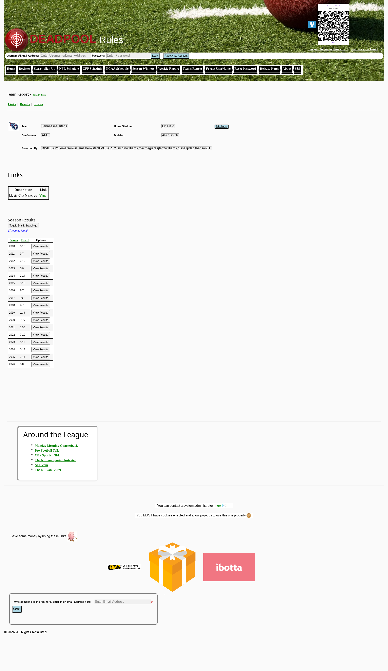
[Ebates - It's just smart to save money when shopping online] (124, 567)
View (42, 195)
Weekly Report (168, 68)
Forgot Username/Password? (328, 49)
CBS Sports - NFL (47, 455)
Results (25, 104)
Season (14, 240)
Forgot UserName (218, 68)
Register (24, 68)
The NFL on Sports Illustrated (55, 460)
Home (11, 68)
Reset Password (245, 68)
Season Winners (143, 68)
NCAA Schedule (117, 68)
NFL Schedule (69, 68)
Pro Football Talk (47, 450)
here (218, 505)
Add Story (221, 126)
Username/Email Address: (23, 55)
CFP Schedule (92, 68)
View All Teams (39, 95)
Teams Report (192, 68)
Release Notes (269, 68)
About (287, 68)
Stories (38, 104)
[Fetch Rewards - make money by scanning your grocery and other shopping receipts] (172, 567)
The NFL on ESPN (48, 470)
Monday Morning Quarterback (56, 445)
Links (12, 104)
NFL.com (41, 465)
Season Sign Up (44, 68)
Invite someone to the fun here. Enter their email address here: (52, 601)
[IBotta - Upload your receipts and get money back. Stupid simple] (229, 567)
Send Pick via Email (364, 49)
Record (25, 240)
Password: (99, 55)
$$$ (297, 68)
